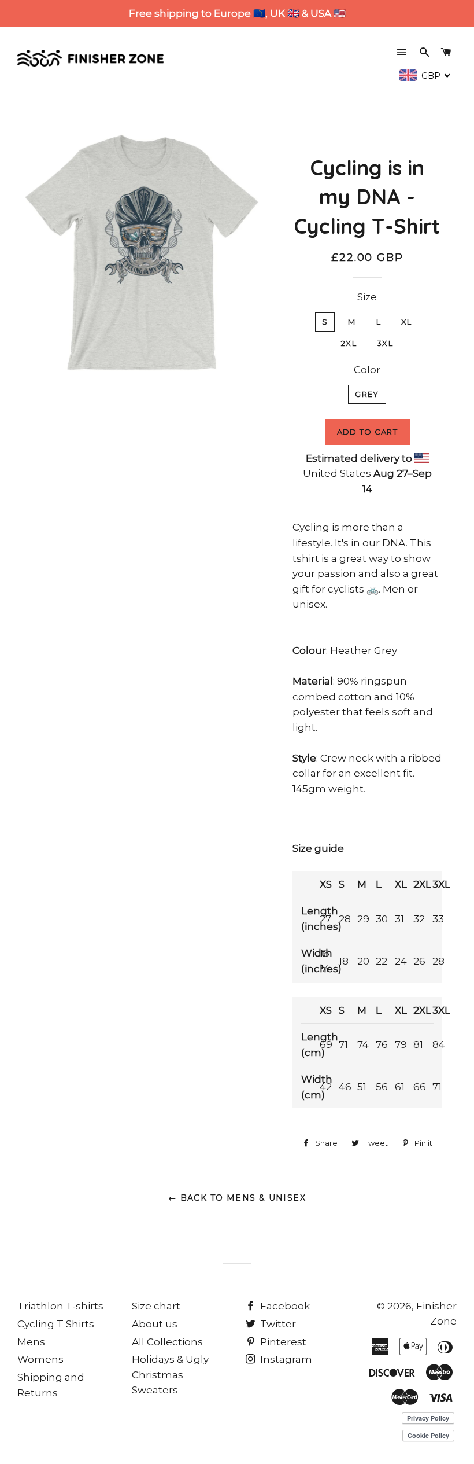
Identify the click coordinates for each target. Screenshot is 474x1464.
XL (406, 321)
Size (367, 297)
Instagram (285, 1359)
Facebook (284, 1306)
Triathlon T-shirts (60, 1306)
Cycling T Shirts (55, 1324)
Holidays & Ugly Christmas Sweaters (170, 1374)
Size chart (156, 1306)
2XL (349, 343)
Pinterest (282, 1342)
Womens (40, 1359)
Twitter (277, 1324)
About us (154, 1324)
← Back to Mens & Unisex (237, 1198)
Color (367, 370)
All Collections (167, 1342)
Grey (367, 394)
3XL (385, 343)
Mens (31, 1342)
